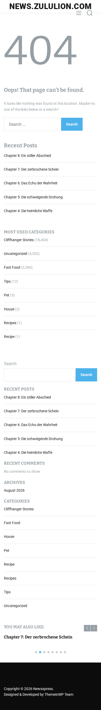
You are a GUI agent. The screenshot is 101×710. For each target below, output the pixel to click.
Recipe (9, 337)
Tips (7, 281)
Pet (6, 295)
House (9, 309)
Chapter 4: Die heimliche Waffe (28, 211)
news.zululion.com (50, 6)
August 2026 (14, 490)
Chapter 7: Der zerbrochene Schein (31, 169)
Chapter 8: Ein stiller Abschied (27, 156)
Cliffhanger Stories (19, 240)
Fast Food (12, 267)
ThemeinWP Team (59, 694)
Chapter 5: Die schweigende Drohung (33, 197)
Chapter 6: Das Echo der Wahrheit (30, 183)
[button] (87, 628)
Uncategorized (15, 254)
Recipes (10, 323)
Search (10, 363)
